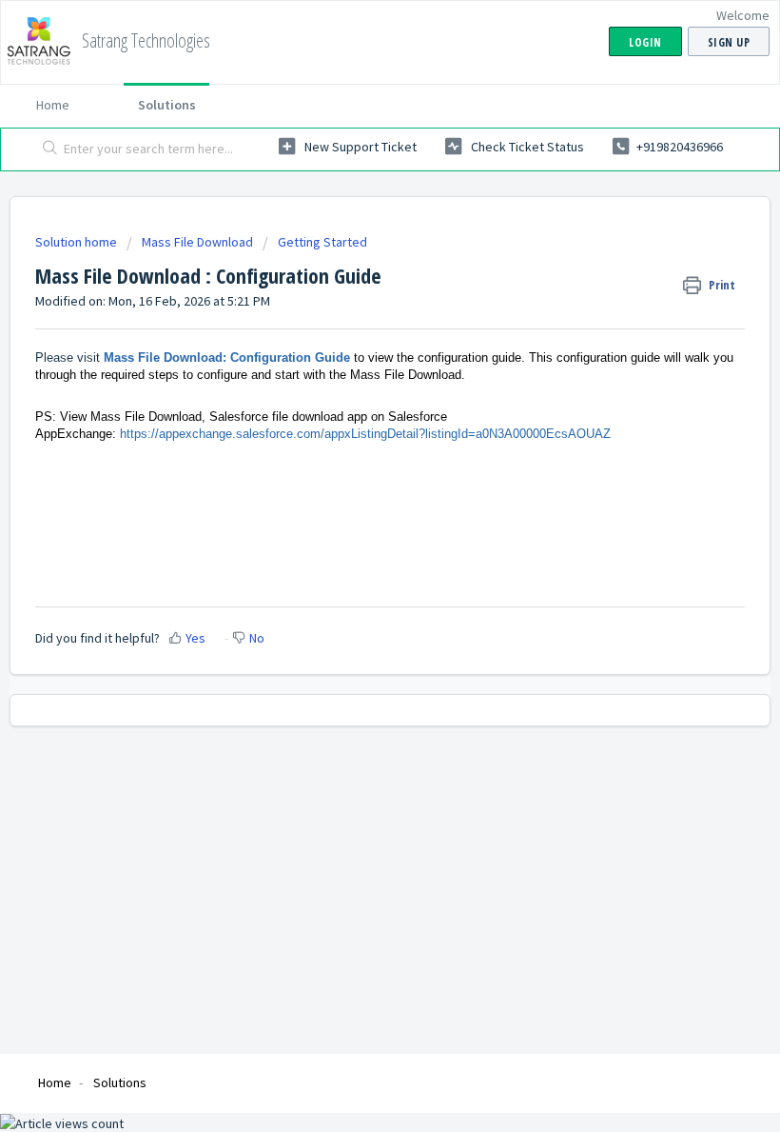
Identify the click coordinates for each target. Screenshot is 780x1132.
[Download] (355, 555)
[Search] (46, 149)
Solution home (77, 241)
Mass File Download (197, 241)
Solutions (167, 104)
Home (52, 104)
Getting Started (322, 241)
